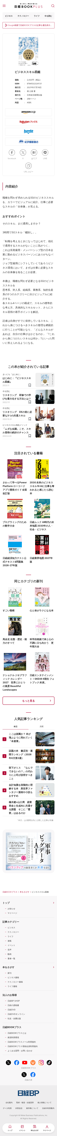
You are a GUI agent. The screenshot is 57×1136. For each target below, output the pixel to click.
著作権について (32, 1108)
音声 (9, 949)
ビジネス (9, 16)
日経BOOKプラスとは (17, 1033)
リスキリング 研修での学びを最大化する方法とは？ (17, 397)
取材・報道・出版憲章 (25, 1102)
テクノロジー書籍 (15, 982)
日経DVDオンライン (16, 1014)
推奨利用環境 (13, 1037)
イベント (11, 945)
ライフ (37, 16)
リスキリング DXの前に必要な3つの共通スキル (17, 413)
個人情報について (44, 1102)
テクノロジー (23, 16)
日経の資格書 (13, 1005)
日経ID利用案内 (48, 1108)
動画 (9, 954)
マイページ (12, 913)
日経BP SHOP (14, 1001)
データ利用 (7, 1108)
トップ (6, 902)
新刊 (9, 973)
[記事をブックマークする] (30, 385)
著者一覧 (11, 958)
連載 (9, 941)
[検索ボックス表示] (53, 5)
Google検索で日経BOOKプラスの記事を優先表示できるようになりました (29, 25)
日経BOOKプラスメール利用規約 (22, 1042)
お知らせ (11, 908)
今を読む (48, 16)
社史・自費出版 (14, 1018)
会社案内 (9, 1102)
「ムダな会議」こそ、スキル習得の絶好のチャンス (17, 430)
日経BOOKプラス (10, 892)
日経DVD (12, 1009)
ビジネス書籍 (13, 977)
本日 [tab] (15, 726)
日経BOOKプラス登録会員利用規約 (23, 1046)
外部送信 (18, 1108)
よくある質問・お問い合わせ (20, 1051)
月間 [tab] (41, 726)
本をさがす (24, 892)
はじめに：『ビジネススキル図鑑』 (17, 380)
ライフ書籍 (12, 986)
